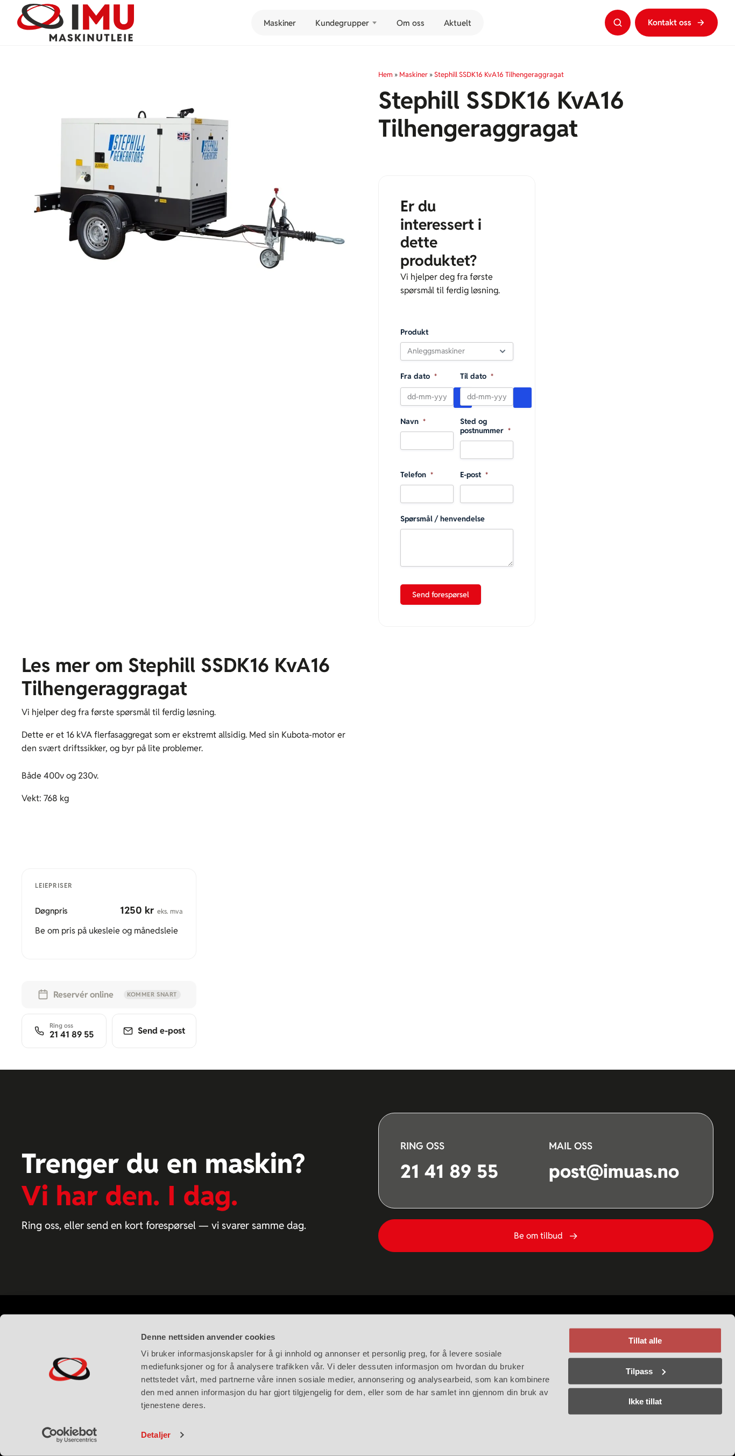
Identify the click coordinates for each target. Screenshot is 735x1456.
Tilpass (639, 1370)
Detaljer (156, 1434)
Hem (385, 74)
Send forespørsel (440, 594)
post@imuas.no (614, 1171)
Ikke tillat (645, 1401)
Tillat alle (645, 1340)
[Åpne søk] (618, 23)
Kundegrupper (342, 23)
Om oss (411, 23)
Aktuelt (457, 23)
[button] (545, 1235)
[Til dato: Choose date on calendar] (522, 397)
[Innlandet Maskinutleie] (75, 22)
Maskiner (279, 23)
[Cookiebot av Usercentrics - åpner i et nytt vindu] (70, 1435)
